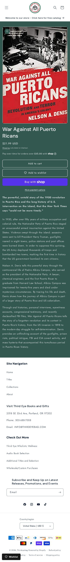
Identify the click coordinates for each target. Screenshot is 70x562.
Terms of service (36, 555)
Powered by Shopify (37, 550)
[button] (6, 7)
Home (10, 372)
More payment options (35, 189)
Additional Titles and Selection (23, 460)
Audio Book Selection (18, 453)
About (10, 394)
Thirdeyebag (22, 550)
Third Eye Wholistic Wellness (22, 446)
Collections (12, 387)
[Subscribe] (59, 492)
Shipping (6, 148)
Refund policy (55, 550)
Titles (9, 379)
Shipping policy (53, 555)
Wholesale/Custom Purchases (22, 468)
